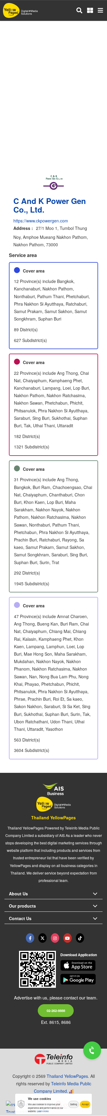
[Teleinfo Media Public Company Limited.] (53, 1059)
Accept (85, 1104)
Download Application (78, 954)
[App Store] (81, 965)
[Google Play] (81, 979)
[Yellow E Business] (30, 938)
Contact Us (20, 918)
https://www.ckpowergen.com (40, 221)
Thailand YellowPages (53, 818)
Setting (73, 1104)
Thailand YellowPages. (68, 1076)
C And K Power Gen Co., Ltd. (49, 205)
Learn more (42, 1111)
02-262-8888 (56, 1010)
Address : (23, 228)
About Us (18, 894)
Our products (22, 906)
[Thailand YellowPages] (42, 938)
